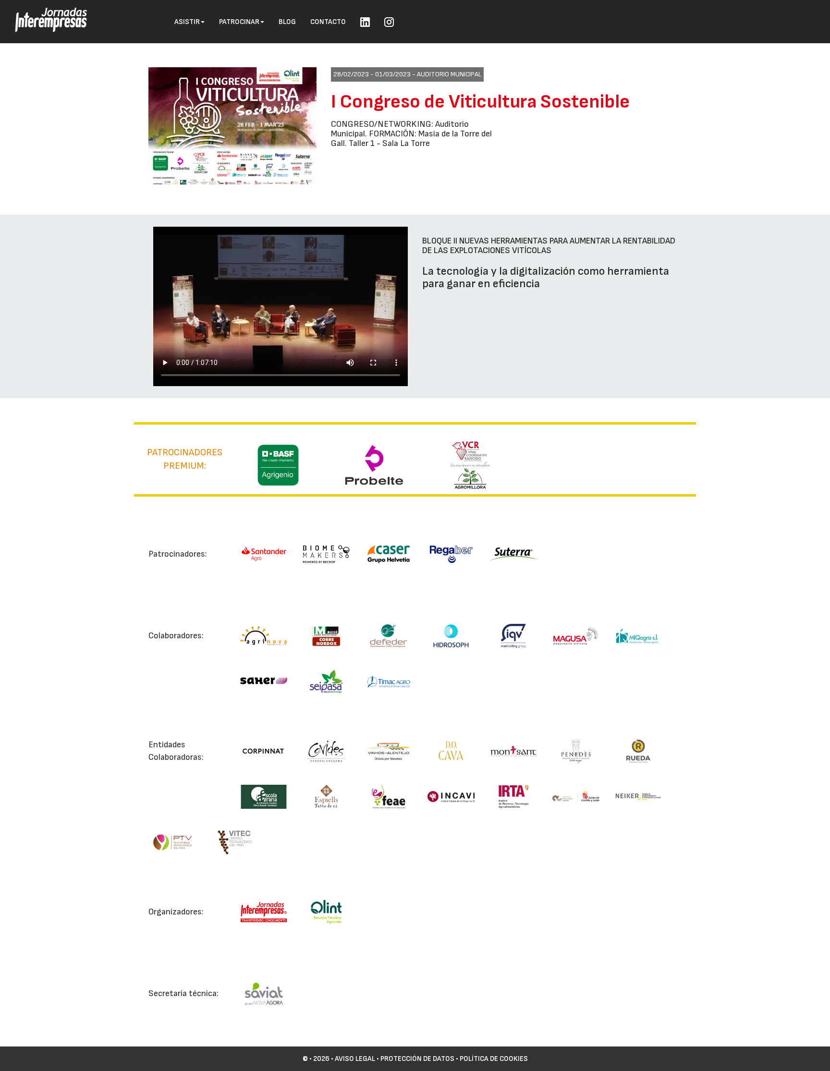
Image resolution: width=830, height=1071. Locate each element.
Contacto (328, 21)
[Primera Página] (43, 12)
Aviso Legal (355, 1058)
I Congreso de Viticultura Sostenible (480, 101)
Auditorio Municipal (449, 74)
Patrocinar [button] (239, 21)
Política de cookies (494, 1058)
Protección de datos (417, 1058)
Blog (287, 21)
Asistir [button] (187, 21)
